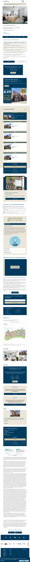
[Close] (29, 558)
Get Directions (7, 431)
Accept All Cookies (21, 560)
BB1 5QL (18, 27)
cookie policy (15, 559)
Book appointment (15, 381)
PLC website (10, 551)
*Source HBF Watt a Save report (8, 234)
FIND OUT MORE (13, 72)
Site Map (4, 556)
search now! (17, 4)
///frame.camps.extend (9, 28)
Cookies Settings (2, 560)
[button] (5, 324)
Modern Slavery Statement (5, 554)
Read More (15, 292)
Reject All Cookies (27, 560)
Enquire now (15, 169)
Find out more (15, 404)
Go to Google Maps (15, 302)
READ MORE (6, 423)
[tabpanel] (13, 70)
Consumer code (11, 554)
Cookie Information (4, 553)
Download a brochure (21, 61)
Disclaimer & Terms (4, 550)
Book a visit (9, 61)
